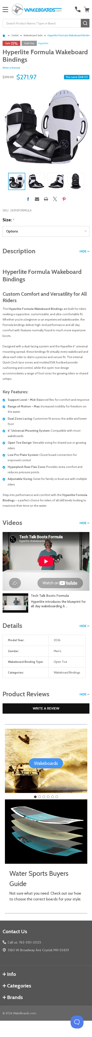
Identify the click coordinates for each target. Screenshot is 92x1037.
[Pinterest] (64, 199)
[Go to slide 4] (48, 797)
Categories (19, 986)
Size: (9, 220)
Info (11, 974)
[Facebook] (28, 199)
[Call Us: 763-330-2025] (77, 9)
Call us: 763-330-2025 (24, 942)
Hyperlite (43, 43)
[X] (55, 199)
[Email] (37, 199)
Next (87, 181)
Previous (4, 181)
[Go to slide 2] (39, 797)
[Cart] (87, 9)
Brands (15, 997)
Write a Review (11, 67)
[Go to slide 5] (52, 797)
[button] (46, 763)
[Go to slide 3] (44, 797)
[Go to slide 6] (56, 797)
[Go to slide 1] (35, 797)
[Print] (46, 199)
